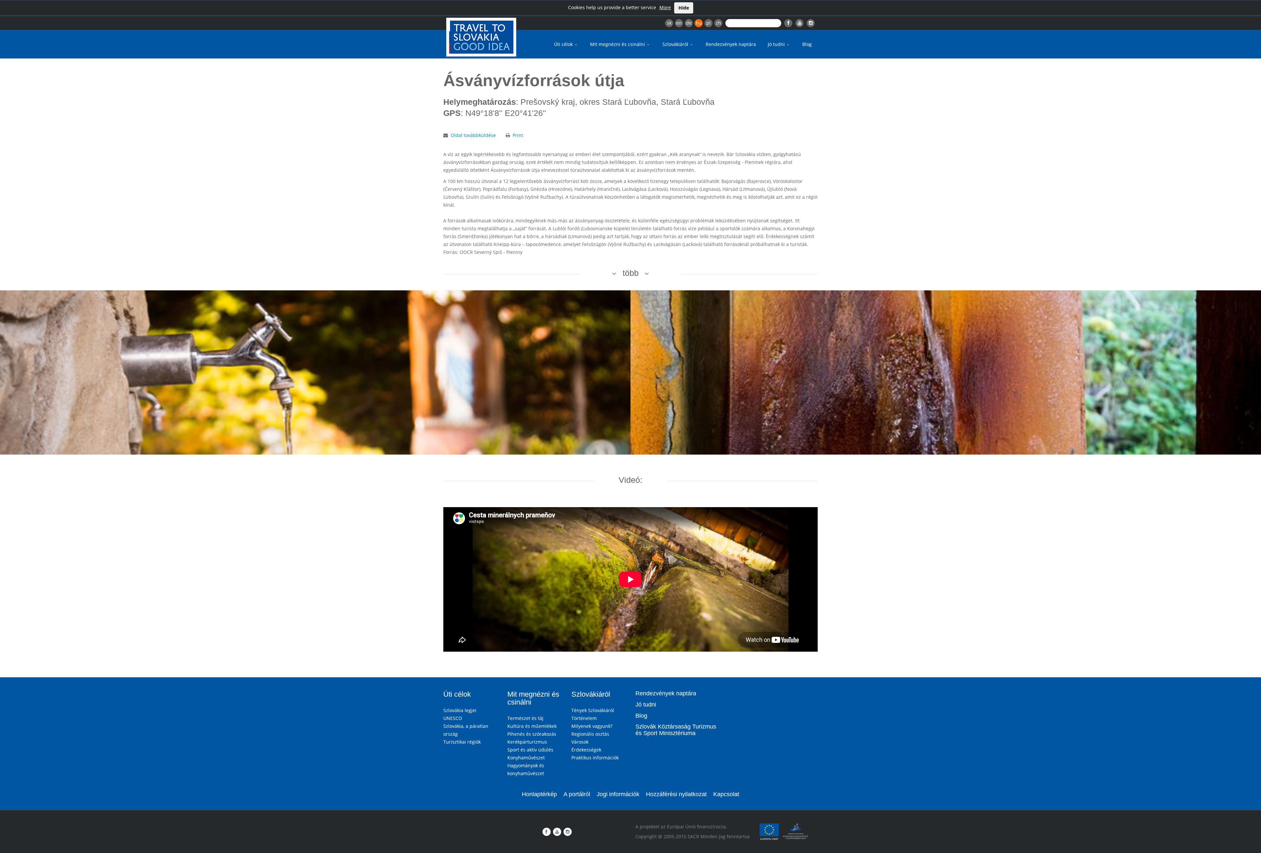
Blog (807, 44)
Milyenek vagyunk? (591, 726)
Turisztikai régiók (462, 742)
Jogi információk (618, 794)
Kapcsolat (726, 794)
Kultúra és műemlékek (532, 726)
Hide (683, 8)
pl (708, 23)
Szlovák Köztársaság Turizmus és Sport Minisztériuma (675, 729)
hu (699, 23)
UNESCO (452, 718)
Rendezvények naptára (731, 44)
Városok (579, 742)
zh (718, 23)
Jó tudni (777, 44)
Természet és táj (525, 718)
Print (518, 135)
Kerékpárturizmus (527, 742)
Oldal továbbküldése (473, 135)
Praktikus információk (595, 757)
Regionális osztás (590, 734)
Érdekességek (586, 750)
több (631, 273)
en (679, 23)
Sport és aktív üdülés (530, 750)
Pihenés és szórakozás (531, 734)
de (689, 23)
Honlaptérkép (539, 794)
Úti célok (564, 44)
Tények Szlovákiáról (592, 710)
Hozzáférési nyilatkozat (676, 794)
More (665, 7)
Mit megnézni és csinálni (618, 44)
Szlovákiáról (676, 44)
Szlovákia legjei (459, 710)
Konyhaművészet (526, 757)
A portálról (577, 794)
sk (669, 23)
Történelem (584, 718)
